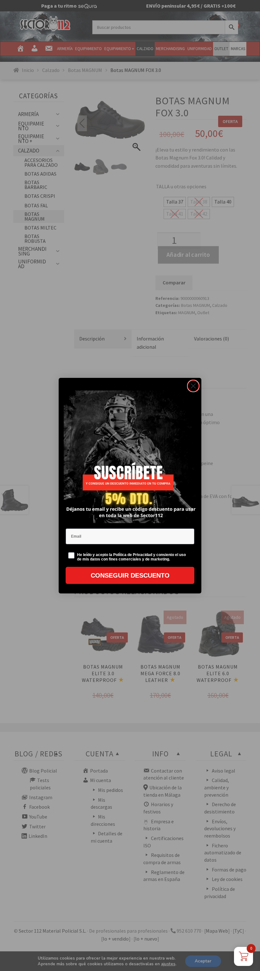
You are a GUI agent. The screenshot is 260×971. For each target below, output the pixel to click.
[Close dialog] (193, 386)
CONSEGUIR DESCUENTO (130, 575)
